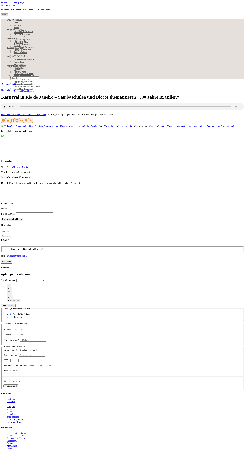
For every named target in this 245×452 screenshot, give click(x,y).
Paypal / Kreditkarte (21, 314)
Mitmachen (12, 446)
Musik (25, 167)
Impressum (12, 441)
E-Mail (5, 240)
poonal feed (12, 414)
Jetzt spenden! (8, 306)
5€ (9, 286)
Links (9, 448)
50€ (9, 294)
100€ (10, 297)
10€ (9, 288)
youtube (10, 411)
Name (4, 208)
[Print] (26, 120)
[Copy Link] (30, 120)
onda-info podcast (15, 419)
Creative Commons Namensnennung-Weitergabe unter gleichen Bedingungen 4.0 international (191, 126)
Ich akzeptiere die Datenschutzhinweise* (24, 249)
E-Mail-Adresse (8, 214)
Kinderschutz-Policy (16, 438)
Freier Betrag (13, 300)
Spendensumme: (8, 280)
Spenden (11, 443)
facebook (11, 401)
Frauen (10, 167)
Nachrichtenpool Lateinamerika (15, 90)
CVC (6, 360)
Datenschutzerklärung (17, 256)
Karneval (17, 167)
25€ (9, 291)
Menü (4, 15)
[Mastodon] (3, 120)
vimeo (9, 409)
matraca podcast (14, 422)
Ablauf (7, 370)
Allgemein (8, 84)
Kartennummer (11, 355)
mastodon (11, 399)
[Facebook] (12, 120)
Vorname (8, 329)
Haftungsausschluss (15, 435)
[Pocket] (17, 120)
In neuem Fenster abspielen (32, 114)
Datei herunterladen (10, 114)
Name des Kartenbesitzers (15, 365)
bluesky (10, 404)
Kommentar (7, 203)
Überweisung (19, 317)
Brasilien (7, 161)
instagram (11, 406)
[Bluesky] (8, 120)
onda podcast (13, 417)
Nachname (8, 334)
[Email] (21, 120)
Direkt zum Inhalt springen (13, 2)
